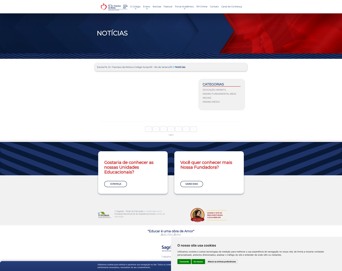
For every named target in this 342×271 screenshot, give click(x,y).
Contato (214, 6)
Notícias (157, 6)
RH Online (201, 6)
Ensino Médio (211, 102)
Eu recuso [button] (198, 261)
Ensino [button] (146, 6)
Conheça (115, 184)
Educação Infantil (214, 90)
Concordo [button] (184, 261)
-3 (148, 129)
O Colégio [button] (135, 6)
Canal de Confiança (231, 6)
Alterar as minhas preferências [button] (222, 261)
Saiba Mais (191, 184)
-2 (156, 129)
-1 (163, 129)
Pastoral (168, 6)
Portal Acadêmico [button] (184, 6)
